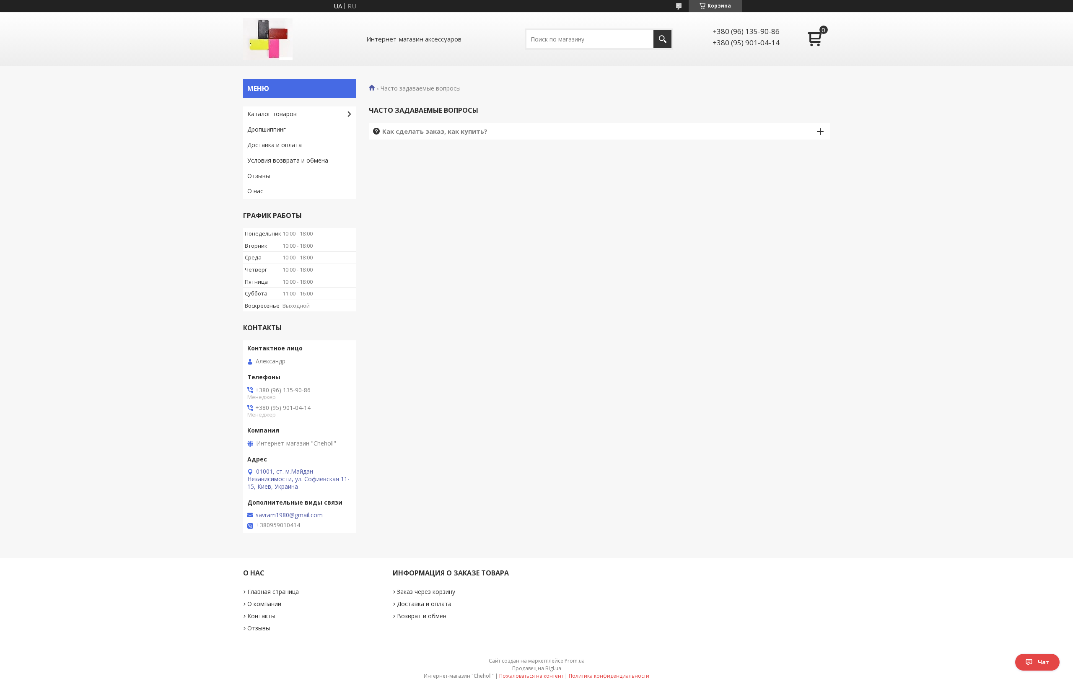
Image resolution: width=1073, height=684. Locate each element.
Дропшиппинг (266, 129)
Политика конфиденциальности (609, 675)
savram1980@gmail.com (289, 515)
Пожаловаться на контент (531, 675)
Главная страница (273, 592)
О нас (255, 191)
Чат (1044, 662)
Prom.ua (575, 660)
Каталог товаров (272, 114)
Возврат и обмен (421, 616)
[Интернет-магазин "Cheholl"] (268, 39)
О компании (264, 604)
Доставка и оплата (274, 145)
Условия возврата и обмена (287, 160)
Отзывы (258, 176)
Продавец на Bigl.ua (536, 668)
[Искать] (662, 39)
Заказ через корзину (426, 592)
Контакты (261, 616)
